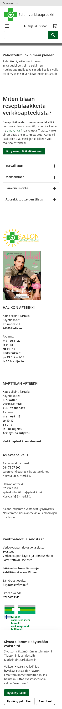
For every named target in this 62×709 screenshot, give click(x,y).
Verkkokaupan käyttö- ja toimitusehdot (28, 556)
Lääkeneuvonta (17, 188)
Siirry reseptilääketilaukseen (24, 151)
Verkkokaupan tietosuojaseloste (23, 547)
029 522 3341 (11, 597)
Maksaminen (15, 177)
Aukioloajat (8, 2)
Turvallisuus (14, 166)
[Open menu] (7, 26)
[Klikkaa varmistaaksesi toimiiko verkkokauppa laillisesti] (31, 617)
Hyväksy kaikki (16, 693)
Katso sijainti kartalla (16, 316)
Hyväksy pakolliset (19, 701)
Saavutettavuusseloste (17, 560)
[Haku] (53, 35)
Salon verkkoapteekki (36, 14)
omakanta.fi (14, 130)
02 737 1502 (10, 488)
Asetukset (45, 701)
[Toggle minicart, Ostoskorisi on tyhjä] (55, 26)
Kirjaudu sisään (38, 26)
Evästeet (8, 552)
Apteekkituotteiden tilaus (24, 199)
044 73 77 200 (11, 467)
